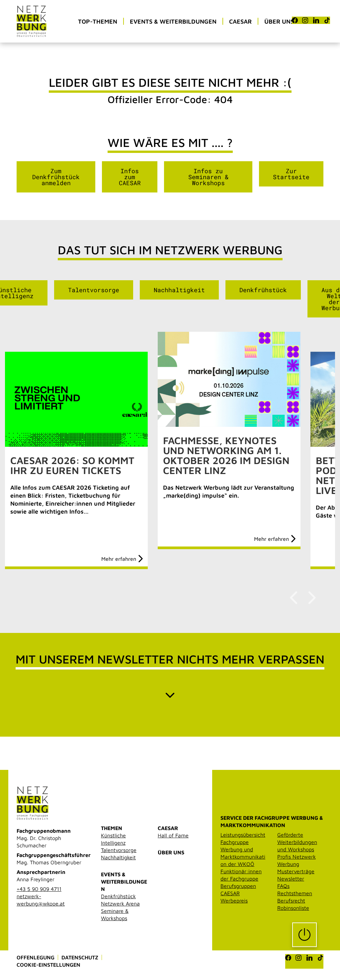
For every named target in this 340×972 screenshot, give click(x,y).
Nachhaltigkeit (179, 290)
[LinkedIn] (316, 20)
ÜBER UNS (171, 852)
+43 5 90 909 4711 (39, 889)
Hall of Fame (173, 835)
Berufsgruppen (238, 886)
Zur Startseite (291, 174)
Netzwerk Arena (120, 904)
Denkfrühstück (263, 290)
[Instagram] (305, 20)
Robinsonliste (293, 908)
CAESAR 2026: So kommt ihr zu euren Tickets (72, 465)
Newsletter (290, 879)
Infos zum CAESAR (130, 177)
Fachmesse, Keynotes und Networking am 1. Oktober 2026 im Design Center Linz (226, 455)
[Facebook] (295, 20)
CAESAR (168, 828)
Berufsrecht (291, 901)
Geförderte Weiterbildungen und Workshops (297, 842)
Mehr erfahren (118, 559)
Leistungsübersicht (242, 835)
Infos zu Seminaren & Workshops (208, 177)
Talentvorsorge (93, 290)
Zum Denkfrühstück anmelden (56, 177)
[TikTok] (327, 20)
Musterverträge (295, 871)
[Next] (311, 597)
